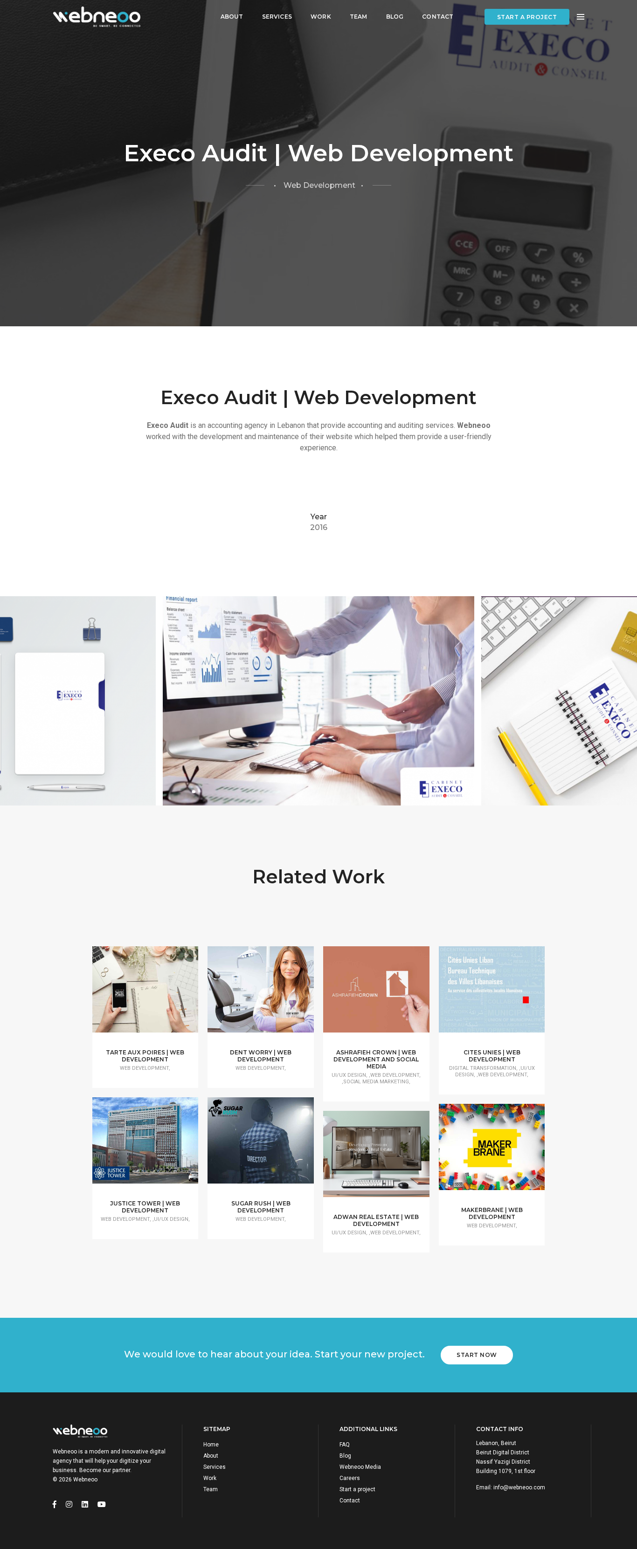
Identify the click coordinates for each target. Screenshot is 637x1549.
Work (321, 16)
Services (277, 16)
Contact (437, 16)
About (232, 16)
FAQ (344, 1444)
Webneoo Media (360, 1467)
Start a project (527, 17)
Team (358, 16)
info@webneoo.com (519, 1487)
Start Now (477, 1354)
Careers (349, 1478)
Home (211, 1444)
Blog (395, 16)
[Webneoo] (96, 17)
